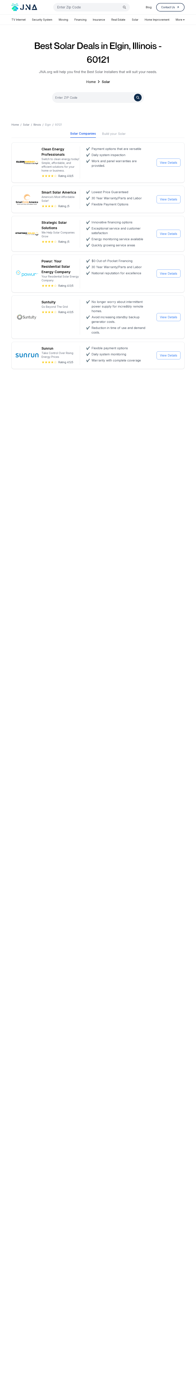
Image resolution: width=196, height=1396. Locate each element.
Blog (149, 7)
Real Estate (118, 19)
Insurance (99, 19)
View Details (168, 162)
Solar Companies (83, 133)
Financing (80, 19)
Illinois (37, 124)
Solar (135, 19)
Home (91, 82)
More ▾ (180, 19)
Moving (63, 19)
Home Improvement (157, 19)
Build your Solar (114, 134)
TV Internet (18, 19)
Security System (42, 19)
